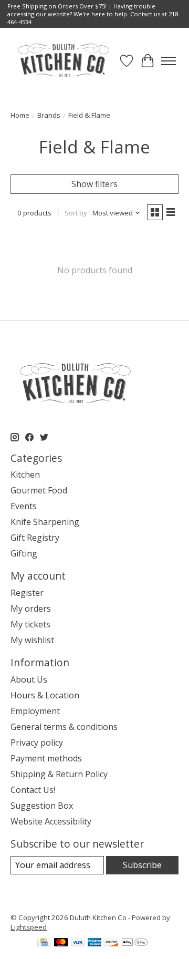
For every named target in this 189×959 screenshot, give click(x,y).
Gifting (23, 553)
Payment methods (46, 758)
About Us (28, 679)
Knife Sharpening (44, 522)
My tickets (30, 624)
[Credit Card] (43, 943)
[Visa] (78, 943)
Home (19, 115)
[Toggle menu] (168, 60)
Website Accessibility (50, 821)
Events (23, 506)
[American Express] (94, 943)
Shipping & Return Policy (59, 774)
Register (27, 593)
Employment (35, 711)
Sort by (76, 213)
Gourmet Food (38, 490)
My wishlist (32, 640)
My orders (30, 608)
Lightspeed (28, 927)
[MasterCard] (61, 943)
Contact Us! (32, 790)
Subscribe (142, 865)
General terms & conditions (64, 727)
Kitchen (25, 474)
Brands (48, 115)
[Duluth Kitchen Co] (63, 60)
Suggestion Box (41, 805)
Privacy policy (36, 742)
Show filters (94, 184)
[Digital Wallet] (135, 943)
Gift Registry (34, 537)
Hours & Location (44, 695)
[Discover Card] (111, 943)
